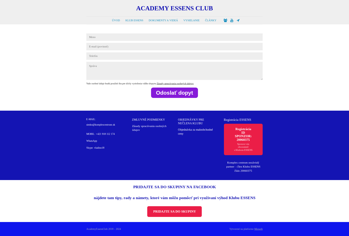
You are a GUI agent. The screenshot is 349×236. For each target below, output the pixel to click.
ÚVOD (116, 20)
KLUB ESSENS (134, 20)
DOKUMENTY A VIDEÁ (163, 20)
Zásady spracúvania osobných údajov (175, 83)
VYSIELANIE (191, 20)
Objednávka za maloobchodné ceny (195, 131)
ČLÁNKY (210, 20)
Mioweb (258, 229)
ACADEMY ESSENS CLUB (174, 8)
